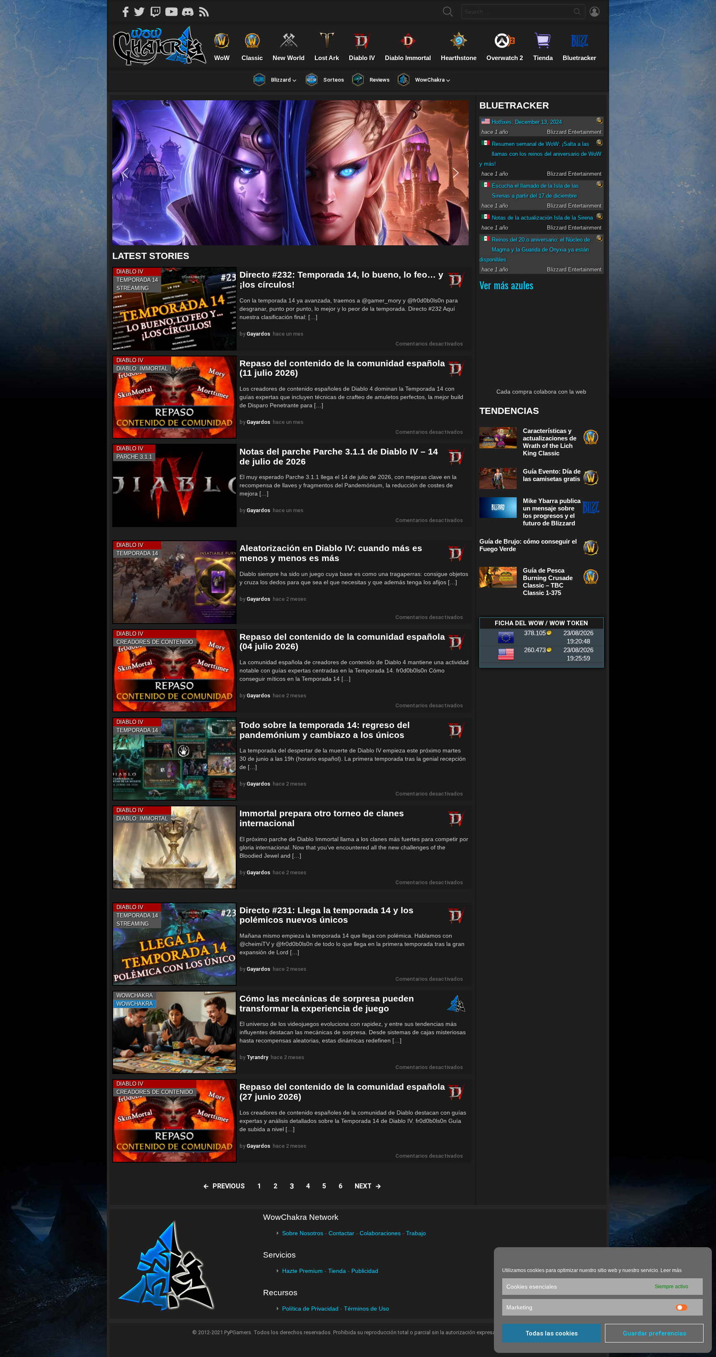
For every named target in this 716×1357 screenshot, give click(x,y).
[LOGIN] (595, 11)
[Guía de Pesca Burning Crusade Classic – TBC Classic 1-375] (498, 577)
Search (577, 13)
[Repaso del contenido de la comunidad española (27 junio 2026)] (174, 1120)
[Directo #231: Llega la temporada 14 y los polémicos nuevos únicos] (174, 944)
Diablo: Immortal (142, 368)
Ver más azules (506, 284)
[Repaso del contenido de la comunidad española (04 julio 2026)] (174, 670)
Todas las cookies (551, 1333)
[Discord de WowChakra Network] (190, 11)
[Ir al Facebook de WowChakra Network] (125, 11)
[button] (290, 172)
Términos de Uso (366, 1308)
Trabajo (416, 1233)
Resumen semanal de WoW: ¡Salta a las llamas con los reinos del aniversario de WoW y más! (540, 154)
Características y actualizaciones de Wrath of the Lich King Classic (549, 442)
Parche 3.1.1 (134, 457)
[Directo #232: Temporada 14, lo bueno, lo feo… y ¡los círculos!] (174, 308)
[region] (292, 172)
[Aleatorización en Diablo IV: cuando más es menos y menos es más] (174, 582)
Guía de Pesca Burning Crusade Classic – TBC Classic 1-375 (548, 581)
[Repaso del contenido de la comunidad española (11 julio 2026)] (174, 397)
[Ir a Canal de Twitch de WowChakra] (158, 11)
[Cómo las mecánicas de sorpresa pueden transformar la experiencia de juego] (174, 1032)
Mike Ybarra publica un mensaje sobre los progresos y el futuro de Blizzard (552, 512)
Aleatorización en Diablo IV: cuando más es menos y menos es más (330, 553)
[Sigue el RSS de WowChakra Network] (206, 11)
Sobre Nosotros (302, 1233)
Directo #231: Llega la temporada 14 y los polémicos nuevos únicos (326, 915)
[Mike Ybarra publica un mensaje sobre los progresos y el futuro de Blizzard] (498, 507)
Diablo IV (129, 271)
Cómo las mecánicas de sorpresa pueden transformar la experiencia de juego (326, 1003)
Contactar (341, 1233)
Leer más (671, 1270)
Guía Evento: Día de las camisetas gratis (552, 475)
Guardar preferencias (654, 1333)
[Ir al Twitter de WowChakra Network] (142, 11)
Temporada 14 (137, 280)
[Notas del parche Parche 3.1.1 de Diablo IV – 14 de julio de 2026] (174, 485)
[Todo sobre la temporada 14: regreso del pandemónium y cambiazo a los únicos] (174, 759)
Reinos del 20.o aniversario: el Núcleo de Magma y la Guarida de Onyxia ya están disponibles (534, 250)
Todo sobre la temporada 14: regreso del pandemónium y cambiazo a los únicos (324, 730)
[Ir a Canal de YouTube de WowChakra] (174, 11)
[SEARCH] (448, 11)
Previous (229, 1186)
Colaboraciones (380, 1233)
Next (363, 1186)
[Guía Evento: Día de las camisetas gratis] (498, 478)
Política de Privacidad (310, 1308)
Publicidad (364, 1271)
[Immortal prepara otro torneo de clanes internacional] (174, 847)
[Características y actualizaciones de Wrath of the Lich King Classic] (498, 437)
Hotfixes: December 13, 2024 (527, 122)
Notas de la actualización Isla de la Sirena (542, 218)
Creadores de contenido (154, 642)
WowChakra (134, 995)
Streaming (132, 288)
